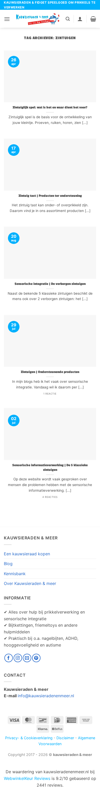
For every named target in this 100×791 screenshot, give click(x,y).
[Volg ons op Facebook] (8, 658)
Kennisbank (15, 573)
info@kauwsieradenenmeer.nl (46, 695)
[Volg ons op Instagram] (18, 658)
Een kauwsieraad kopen (27, 553)
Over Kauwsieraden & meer (30, 583)
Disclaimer (65, 738)
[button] (7, 19)
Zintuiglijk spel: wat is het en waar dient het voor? (50, 107)
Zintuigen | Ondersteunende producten (50, 372)
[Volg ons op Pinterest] (36, 658)
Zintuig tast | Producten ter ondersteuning (50, 196)
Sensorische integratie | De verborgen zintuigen (50, 284)
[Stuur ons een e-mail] (27, 658)
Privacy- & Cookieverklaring (29, 738)
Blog (8, 563)
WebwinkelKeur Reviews (27, 778)
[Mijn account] (80, 18)
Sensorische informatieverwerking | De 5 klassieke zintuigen (50, 467)
